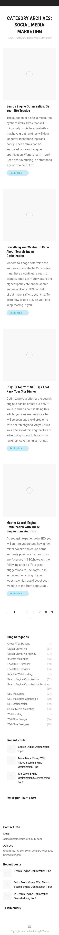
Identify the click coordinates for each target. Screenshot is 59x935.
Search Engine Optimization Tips (33, 749)
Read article (16, 173)
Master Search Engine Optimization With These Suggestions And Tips (23, 527)
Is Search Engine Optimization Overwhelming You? (34, 778)
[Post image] (11, 749)
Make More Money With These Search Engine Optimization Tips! (31, 762)
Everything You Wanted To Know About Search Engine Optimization (28, 251)
